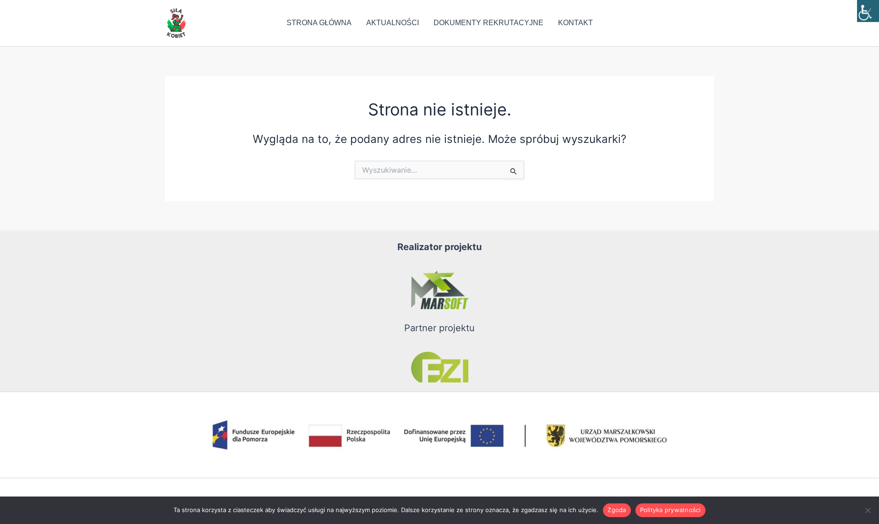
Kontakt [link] (575, 23)
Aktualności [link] (392, 23)
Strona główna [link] (319, 23)
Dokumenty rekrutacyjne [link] (488, 23)
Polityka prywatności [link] (670, 509)
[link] (868, 11)
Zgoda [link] (617, 509)
